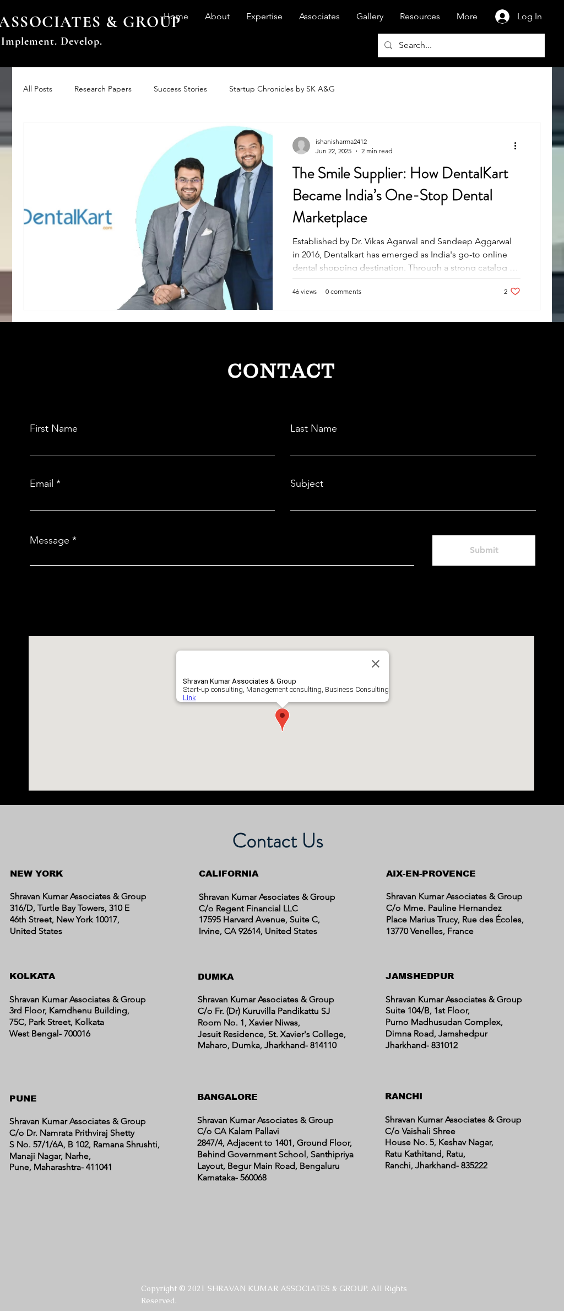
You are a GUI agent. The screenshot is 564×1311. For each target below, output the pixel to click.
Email (41, 483)
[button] (217, 16)
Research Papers (103, 89)
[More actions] (518, 145)
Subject (306, 483)
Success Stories (180, 89)
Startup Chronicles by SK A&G (282, 89)
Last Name (313, 428)
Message (49, 540)
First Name (54, 428)
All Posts (37, 89)
